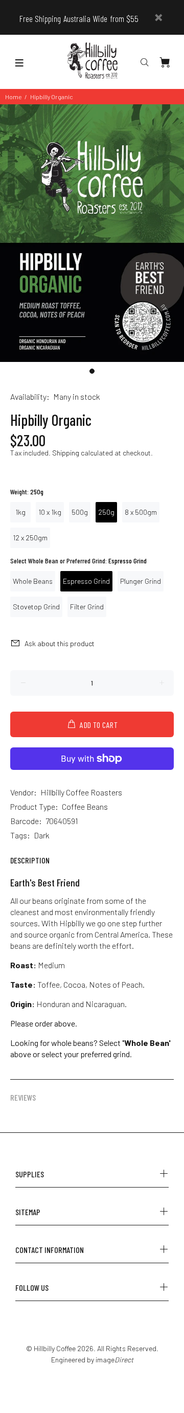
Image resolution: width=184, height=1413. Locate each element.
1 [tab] (92, 371)
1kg (20, 512)
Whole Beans (33, 581)
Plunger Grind (140, 581)
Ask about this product (60, 643)
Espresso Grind (86, 581)
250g (106, 512)
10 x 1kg (49, 512)
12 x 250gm (30, 537)
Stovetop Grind (36, 606)
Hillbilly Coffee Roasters (81, 792)
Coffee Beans (85, 806)
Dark (42, 835)
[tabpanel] (92, 233)
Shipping (65, 452)
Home (13, 96)
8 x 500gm (141, 512)
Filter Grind (87, 606)
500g (80, 512)
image (114, 1359)
